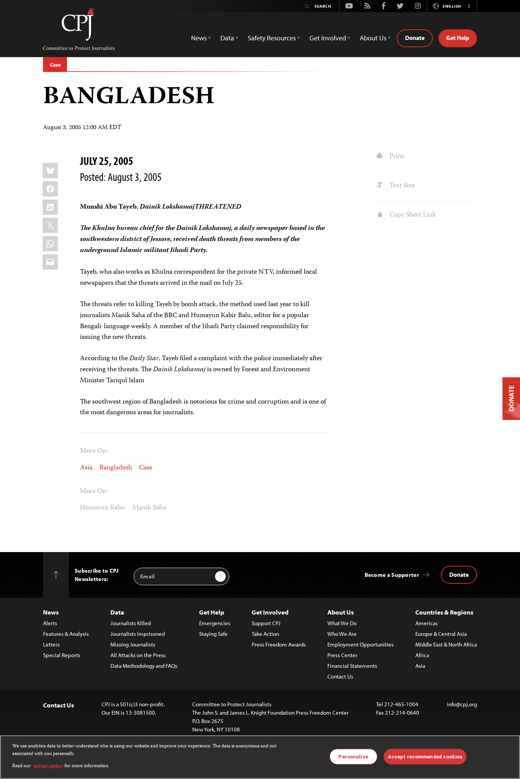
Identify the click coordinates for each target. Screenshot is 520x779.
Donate (414, 38)
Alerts (50, 623)
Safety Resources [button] (272, 38)
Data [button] (227, 38)
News (51, 612)
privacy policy (48, 766)
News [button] (199, 38)
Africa (422, 655)
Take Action (265, 633)
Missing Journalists (132, 644)
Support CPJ (266, 623)
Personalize (353, 756)
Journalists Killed (130, 623)
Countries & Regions (444, 612)
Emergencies (214, 623)
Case (55, 64)
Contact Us (340, 676)
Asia (86, 468)
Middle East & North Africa (446, 644)
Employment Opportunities (360, 644)
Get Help (457, 38)
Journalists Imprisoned (137, 633)
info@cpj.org (462, 704)
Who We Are (342, 633)
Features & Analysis (66, 633)
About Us (340, 612)
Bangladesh (115, 468)
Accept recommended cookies (425, 756)
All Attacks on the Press (138, 655)
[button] (469, 6)
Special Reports (61, 655)
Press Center (342, 655)
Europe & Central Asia (441, 633)
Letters (51, 644)
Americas (426, 623)
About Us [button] (373, 38)
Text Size (401, 186)
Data (117, 612)
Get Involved (270, 612)
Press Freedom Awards (279, 644)
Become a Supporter (392, 574)
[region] (260, 757)
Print (396, 156)
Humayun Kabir (103, 508)
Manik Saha (149, 508)
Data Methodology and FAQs (143, 665)
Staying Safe (213, 633)
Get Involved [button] (327, 38)
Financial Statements (352, 665)
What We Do (342, 623)
